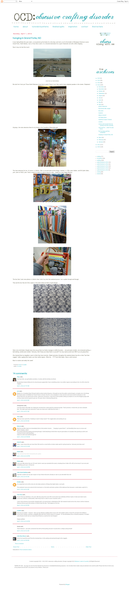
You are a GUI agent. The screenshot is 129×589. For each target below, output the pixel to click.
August (101, 95)
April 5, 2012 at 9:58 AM (23, 540)
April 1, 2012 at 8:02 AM (23, 400)
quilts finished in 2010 (102, 162)
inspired (100, 113)
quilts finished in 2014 (102, 170)
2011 (98, 144)
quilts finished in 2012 (102, 166)
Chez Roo (19, 494)
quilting (99, 160)
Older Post (88, 547)
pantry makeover (102, 106)
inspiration (72, 27)
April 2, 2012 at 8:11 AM (23, 489)
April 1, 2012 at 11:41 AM (23, 446)
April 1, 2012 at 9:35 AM (23, 421)
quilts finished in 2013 (102, 168)
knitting (99, 156)
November (101, 89)
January (101, 142)
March (100, 137)
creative (100, 122)
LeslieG (19, 510)
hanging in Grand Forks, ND (105, 134)
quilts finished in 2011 (102, 164)
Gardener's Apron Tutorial (105, 119)
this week (100, 110)
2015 (98, 78)
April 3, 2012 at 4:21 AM (23, 530)
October (101, 91)
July (100, 97)
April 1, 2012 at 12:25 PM (23, 467)
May (100, 102)
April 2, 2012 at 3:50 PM (23, 505)
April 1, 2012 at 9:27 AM (23, 411)
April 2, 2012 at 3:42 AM (23, 476)
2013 (98, 82)
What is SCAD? (102, 115)
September (102, 93)
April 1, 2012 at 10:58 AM (23, 437)
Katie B (19, 442)
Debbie (19, 482)
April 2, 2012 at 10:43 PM (23, 521)
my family (19, 366)
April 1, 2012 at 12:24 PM (23, 456)
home (16, 27)
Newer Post (16, 547)
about (25, 27)
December (101, 87)
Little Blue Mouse (21, 536)
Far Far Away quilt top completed (104, 132)
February (101, 139)
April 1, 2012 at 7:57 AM (23, 386)
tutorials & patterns (40, 27)
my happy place (102, 117)
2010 (98, 147)
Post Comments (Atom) (26, 549)
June (100, 100)
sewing (99, 172)
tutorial (99, 173)
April (100, 104)
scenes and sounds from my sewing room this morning (105, 124)
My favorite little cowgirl (104, 108)
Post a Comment (19, 543)
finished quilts (58, 27)
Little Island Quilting (22, 472)
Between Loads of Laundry (82, 561)
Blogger (68, 584)
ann (18, 391)
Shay (18, 377)
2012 (98, 85)
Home (52, 547)
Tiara (18, 416)
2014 (98, 80)
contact (84, 27)
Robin (18, 451)
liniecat (19, 426)
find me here (97, 27)
